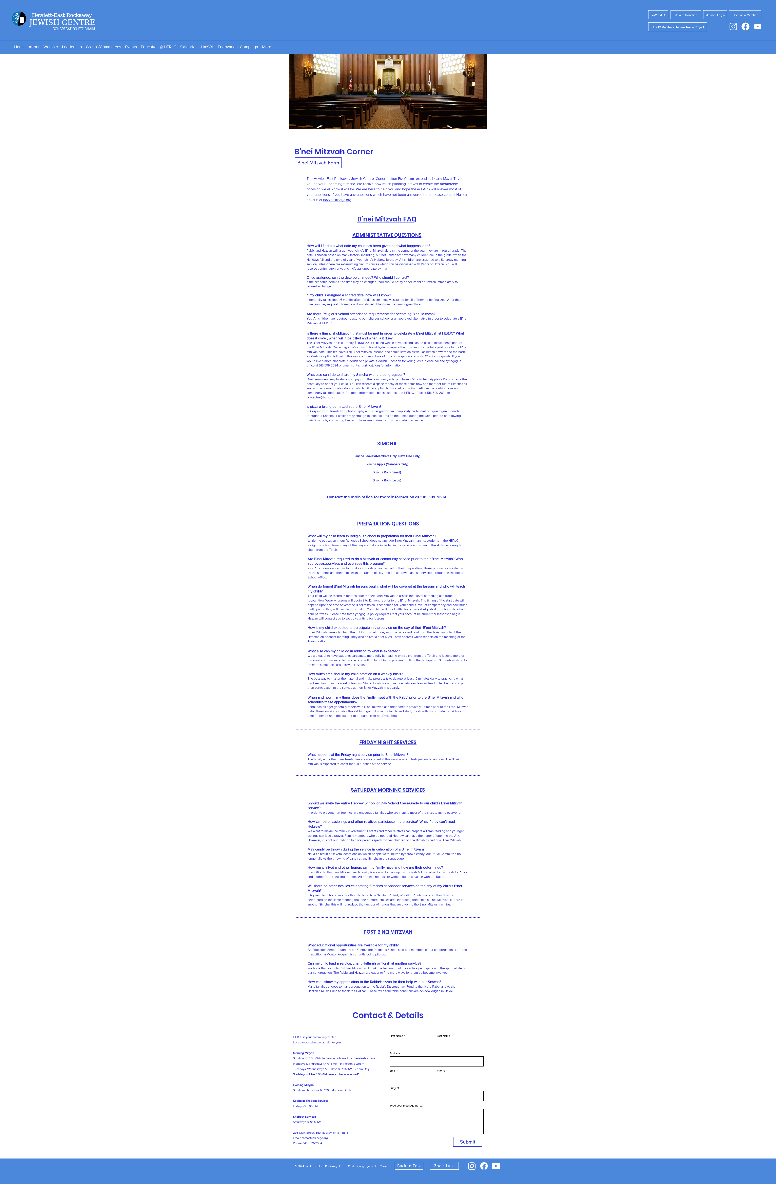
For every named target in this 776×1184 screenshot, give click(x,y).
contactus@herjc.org (365, 365)
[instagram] (472, 1166)
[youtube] (496, 1166)
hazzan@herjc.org (337, 200)
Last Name (443, 1035)
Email (393, 1070)
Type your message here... (406, 1105)
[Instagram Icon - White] (733, 26)
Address (395, 1053)
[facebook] (484, 1166)
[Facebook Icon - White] (745, 26)
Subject (394, 1088)
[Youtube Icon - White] (758, 26)
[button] (388, 91)
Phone (441, 1070)
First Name (396, 1035)
